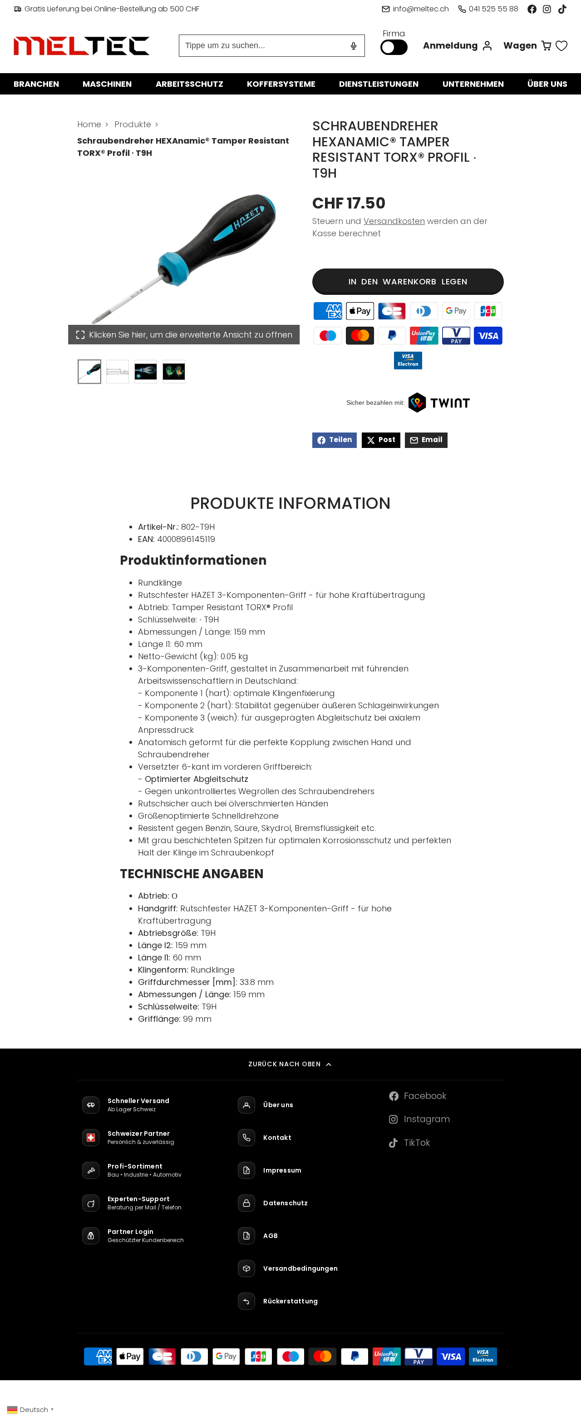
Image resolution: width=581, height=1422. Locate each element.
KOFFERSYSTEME (281, 83)
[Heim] (82, 45)
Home (89, 124)
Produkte (132, 124)
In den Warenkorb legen (408, 281)
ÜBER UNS (547, 83)
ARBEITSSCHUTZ (189, 83)
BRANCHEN (36, 83)
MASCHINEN (107, 83)
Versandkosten (394, 221)
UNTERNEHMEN (473, 83)
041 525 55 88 (493, 9)
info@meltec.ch (420, 9)
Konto (458, 45)
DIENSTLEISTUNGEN (379, 83)
